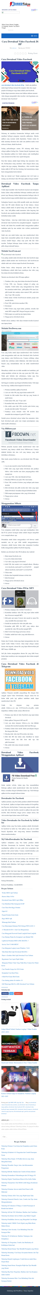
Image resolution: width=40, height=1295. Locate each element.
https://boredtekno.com (17, 1120)
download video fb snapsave (25, 1109)
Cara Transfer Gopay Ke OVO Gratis (13, 969)
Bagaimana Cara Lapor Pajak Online (13, 959)
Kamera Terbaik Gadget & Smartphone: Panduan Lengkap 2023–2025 (18, 1094)
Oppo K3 (4, 911)
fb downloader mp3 (19, 1111)
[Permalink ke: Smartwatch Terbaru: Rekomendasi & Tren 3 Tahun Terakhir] (20, 1048)
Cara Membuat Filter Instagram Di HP (13, 904)
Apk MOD (10, 1102)
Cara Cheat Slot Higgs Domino (11, 907)
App (18, 1102)
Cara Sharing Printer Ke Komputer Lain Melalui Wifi (17, 937)
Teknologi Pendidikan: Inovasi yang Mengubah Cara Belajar (19, 1219)
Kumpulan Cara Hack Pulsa (10, 973)
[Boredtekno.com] (20, 4)
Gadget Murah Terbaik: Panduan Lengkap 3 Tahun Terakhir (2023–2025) (19, 1030)
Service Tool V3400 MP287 (10, 944)
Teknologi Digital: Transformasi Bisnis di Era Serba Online (18, 1179)
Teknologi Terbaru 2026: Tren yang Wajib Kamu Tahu (17, 1196)
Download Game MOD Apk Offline (12, 900)
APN (15, 1102)
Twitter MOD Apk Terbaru (10, 893)
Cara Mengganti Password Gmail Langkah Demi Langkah (19, 933)
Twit (11, 993)
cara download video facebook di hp (12, 85)
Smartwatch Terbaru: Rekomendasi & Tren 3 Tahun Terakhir (19, 1063)
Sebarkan (5, 993)
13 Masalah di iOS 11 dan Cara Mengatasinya (15, 930)
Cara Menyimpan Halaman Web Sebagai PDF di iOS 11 (18, 926)
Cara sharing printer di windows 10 (12, 980)
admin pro (5, 1120)
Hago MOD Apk (7, 918)
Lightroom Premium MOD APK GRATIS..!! (15, 941)
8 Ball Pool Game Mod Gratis (10, 977)
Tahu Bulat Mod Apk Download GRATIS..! (15, 952)
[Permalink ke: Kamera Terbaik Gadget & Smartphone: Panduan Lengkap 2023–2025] (20, 1079)
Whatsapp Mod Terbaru (9, 922)
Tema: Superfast (28, 1291)
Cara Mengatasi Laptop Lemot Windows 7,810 (15, 948)
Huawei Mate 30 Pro (8, 896)
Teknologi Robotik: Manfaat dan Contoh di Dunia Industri (18, 1172)
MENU (35, 36)
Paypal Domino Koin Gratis (10, 915)
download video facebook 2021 (17, 1107)
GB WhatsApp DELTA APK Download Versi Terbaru (18, 984)
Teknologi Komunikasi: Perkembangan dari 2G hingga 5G (18, 1175)
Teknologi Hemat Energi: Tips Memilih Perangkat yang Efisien (20, 1249)
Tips (23, 1102)
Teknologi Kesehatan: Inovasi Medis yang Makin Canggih (18, 1216)
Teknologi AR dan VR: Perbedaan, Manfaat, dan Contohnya (19, 1212)
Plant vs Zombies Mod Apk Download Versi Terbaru (17, 955)
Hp (20, 1102)
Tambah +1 (18, 993)
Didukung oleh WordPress (15, 1291)
